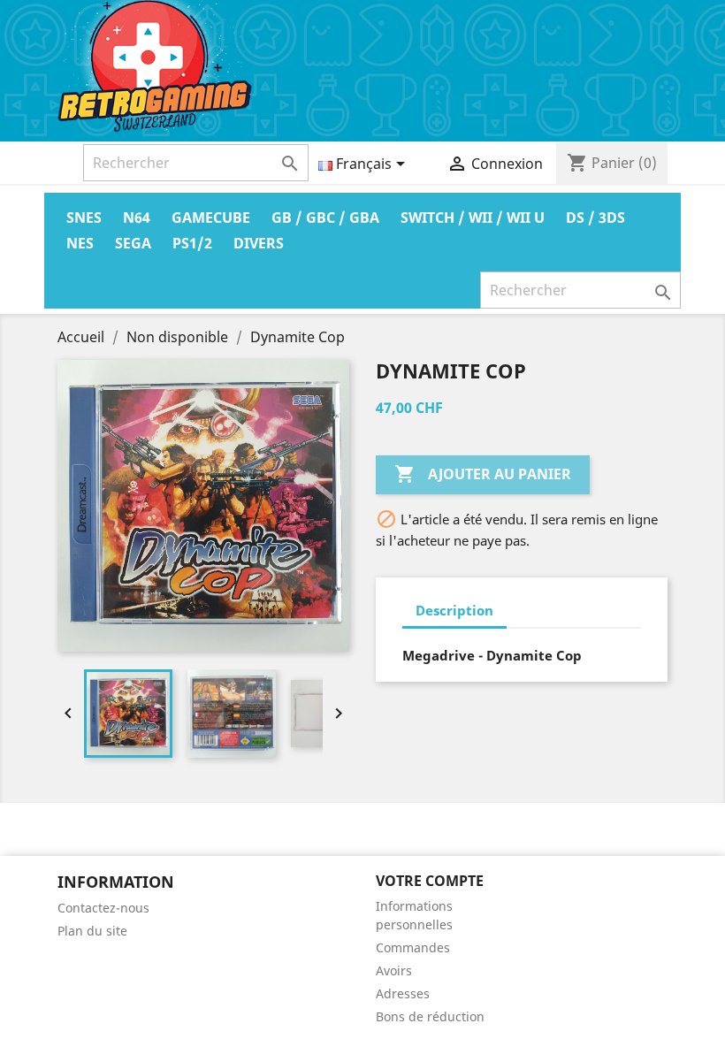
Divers (258, 243)
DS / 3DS (595, 217)
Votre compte (430, 880)
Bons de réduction (430, 1016)
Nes (80, 243)
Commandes (413, 947)
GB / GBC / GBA (325, 217)
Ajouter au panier (482, 474)
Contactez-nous (103, 907)
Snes (84, 217)
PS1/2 (192, 243)
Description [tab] (454, 610)
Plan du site (92, 930)
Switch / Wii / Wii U (473, 217)
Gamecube (211, 217)
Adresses (403, 993)
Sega (133, 243)
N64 (136, 217)
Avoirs (394, 970)
